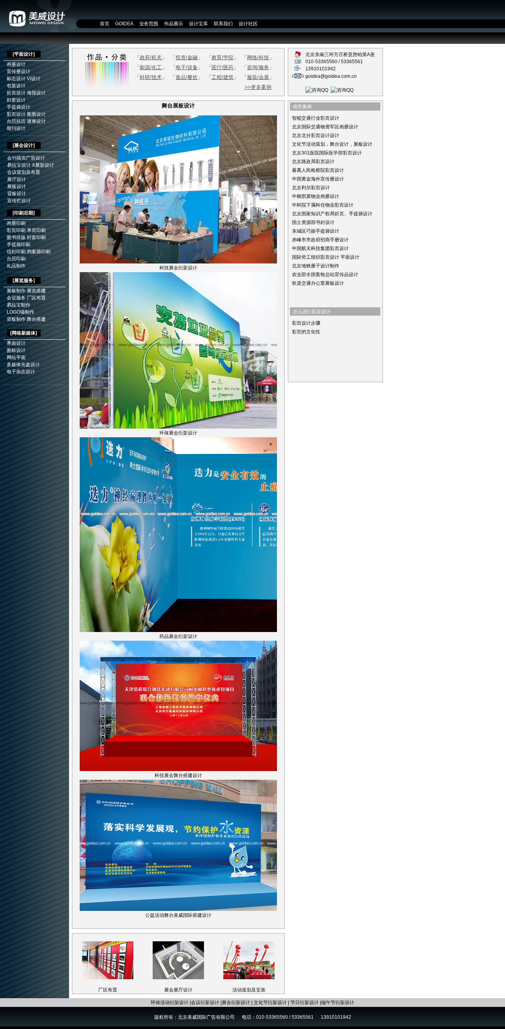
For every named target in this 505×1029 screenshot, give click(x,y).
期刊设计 (16, 128)
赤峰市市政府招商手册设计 (320, 240)
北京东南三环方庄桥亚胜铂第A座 (340, 54)
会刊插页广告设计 (26, 158)
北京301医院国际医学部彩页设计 (327, 153)
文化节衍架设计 (270, 1002)
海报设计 (36, 93)
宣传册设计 (18, 71)
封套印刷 (36, 237)
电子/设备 (187, 67)
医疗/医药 (222, 67)
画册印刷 (16, 223)
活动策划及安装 (249, 990)
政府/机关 (151, 57)
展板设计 (16, 186)
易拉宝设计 (19, 165)
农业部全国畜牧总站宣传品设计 (325, 274)
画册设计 (16, 64)
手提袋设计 (18, 107)
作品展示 (173, 23)
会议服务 (16, 298)
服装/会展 (258, 77)
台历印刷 (16, 258)
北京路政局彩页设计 (313, 161)
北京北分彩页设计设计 (315, 135)
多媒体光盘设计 (23, 364)
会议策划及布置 (23, 172)
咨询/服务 (258, 67)
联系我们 (223, 23)
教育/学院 (222, 57)
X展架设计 (43, 165)
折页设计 (16, 93)
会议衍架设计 (205, 1002)
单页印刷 (36, 230)
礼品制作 (16, 266)
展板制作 (16, 290)
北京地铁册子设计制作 (315, 266)
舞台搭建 (36, 319)
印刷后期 (23, 213)
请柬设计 (36, 121)
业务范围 (148, 23)
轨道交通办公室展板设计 (318, 283)
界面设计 (16, 343)
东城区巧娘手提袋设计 (315, 231)
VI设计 (34, 78)
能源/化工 (151, 67)
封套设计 (16, 100)
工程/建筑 (222, 77)
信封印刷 (16, 251)
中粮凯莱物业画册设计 (315, 196)
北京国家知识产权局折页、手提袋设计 (332, 213)
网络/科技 (258, 57)
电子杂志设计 (21, 371)
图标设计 (16, 350)
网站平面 (16, 357)
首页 (104, 23)
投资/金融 (187, 57)
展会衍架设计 (236, 1002)
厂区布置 (36, 298)
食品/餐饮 (187, 77)
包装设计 (16, 85)
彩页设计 (16, 114)
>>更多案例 (258, 87)
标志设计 (16, 78)
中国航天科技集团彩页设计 (320, 248)
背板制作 (16, 319)
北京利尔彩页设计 (311, 187)
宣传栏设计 (19, 200)
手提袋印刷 (18, 244)
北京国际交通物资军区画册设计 (325, 127)
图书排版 (16, 237)
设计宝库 (198, 23)
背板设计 (16, 193)
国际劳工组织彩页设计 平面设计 (325, 257)
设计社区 (248, 23)
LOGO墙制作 (20, 312)
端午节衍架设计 (337, 1002)
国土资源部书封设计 (313, 222)
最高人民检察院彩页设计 (318, 170)
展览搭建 (36, 290)
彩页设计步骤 (306, 323)
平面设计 (23, 54)
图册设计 (36, 114)
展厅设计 (16, 179)
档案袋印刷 (38, 251)
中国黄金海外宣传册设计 (318, 179)
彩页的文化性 (306, 332)
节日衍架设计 (304, 1002)
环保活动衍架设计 (170, 1002)
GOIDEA (124, 23)
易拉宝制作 (18, 305)
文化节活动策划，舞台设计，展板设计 (332, 144)
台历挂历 (16, 121)
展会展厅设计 (178, 990)
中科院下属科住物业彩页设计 (323, 205)
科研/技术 (151, 77)
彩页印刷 (16, 230)
